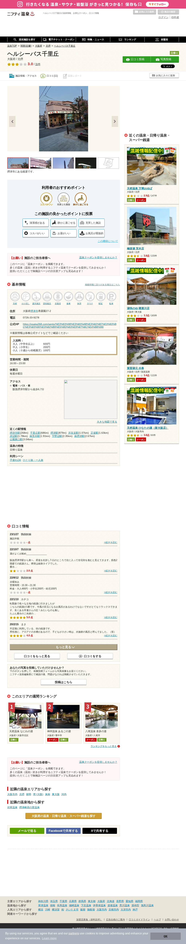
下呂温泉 (86, 905)
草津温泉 (43, 905)
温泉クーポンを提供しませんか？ (98, 257)
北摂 (21, 794)
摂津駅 (54, 432)
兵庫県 (73, 901)
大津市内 (126, 909)
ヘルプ (157, 919)
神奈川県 (43, 901)
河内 (63, 794)
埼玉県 (54, 901)
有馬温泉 (62, 905)
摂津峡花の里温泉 (29, 807)
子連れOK (15, 460)
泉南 (47, 794)
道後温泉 (113, 905)
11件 (38, 64)
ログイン (163, 17)
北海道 (110, 901)
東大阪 (56, 794)
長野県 (120, 901)
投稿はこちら (63, 682)
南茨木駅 (35, 436)
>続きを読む (110, 542)
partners (73, 933)
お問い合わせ (172, 919)
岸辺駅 (13, 436)
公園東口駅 (16, 439)
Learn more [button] (49, 938)
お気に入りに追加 (165, 75)
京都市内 (114, 909)
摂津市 (34, 311)
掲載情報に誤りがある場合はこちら (102, 284)
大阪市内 (12, 794)
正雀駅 (94, 432)
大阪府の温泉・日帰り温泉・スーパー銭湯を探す (64, 815)
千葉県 (63, 901)
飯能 (82, 909)
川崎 (47, 909)
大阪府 (101, 901)
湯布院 (135, 905)
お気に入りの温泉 (144, 12)
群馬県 (82, 901)
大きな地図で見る (107, 421)
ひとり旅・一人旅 (33, 460)
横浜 (40, 909)
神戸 (135, 909)
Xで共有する (99, 831)
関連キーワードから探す (22, 913)
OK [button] (165, 936)
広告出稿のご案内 (115, 919)
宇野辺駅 (57, 436)
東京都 (92, 901)
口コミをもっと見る (37, 656)
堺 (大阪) (38, 794)
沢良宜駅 (73, 432)
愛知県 (129, 901)
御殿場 (91, 909)
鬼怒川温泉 (147, 905)
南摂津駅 (79, 436)
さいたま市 (72, 909)
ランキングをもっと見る (104, 746)
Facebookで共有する (63, 831)
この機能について (108, 241)
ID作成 (175, 17)
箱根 (52, 905)
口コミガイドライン (139, 919)
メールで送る (27, 831)
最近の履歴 (168, 12)
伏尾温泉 (12, 807)
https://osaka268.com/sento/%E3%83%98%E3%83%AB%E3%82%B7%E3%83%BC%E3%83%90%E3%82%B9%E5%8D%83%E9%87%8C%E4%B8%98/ (69, 325)
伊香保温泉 (99, 905)
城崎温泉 (74, 905)
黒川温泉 (125, 905)
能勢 (28, 794)
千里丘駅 (35, 432)
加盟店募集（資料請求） (89, 919)
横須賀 (56, 909)
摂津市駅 (15, 432)
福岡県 (139, 901)
